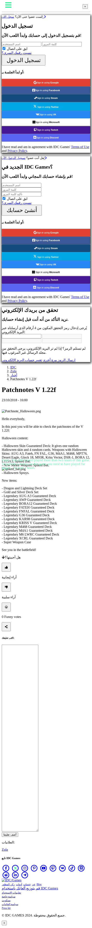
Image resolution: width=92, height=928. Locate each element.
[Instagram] (25, 868)
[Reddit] (6, 875)
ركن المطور (8, 884)
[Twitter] (15, 868)
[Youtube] (43, 868)
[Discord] (81, 868)
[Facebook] (6, 868)
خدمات (27, 884)
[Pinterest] (34, 868)
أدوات (19, 884)
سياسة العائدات (10, 904)
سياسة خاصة (8, 896)
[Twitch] (53, 868)
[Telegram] (25, 875)
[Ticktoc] (72, 868)
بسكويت (6, 900)
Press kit (6, 908)
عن (33, 884)
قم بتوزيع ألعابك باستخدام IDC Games (30, 888)
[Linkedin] (15, 875)
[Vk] (62, 868)
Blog (39, 884)
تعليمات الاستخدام (11, 892)
